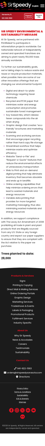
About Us (22, 330)
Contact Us (22, 360)
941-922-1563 (7, 18)
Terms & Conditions (22, 392)
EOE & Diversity (22, 398)
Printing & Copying (22, 285)
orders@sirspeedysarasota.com (24, 372)
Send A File (39, 16)
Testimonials (22, 348)
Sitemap (22, 402)
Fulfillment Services (22, 318)
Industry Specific (22, 322)
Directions (24, 376)
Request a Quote (28, 16)
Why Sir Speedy (22, 335)
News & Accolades (23, 339)
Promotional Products (22, 314)
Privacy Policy (22, 388)
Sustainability (22, 352)
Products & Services (22, 275)
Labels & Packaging (22, 310)
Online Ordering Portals (22, 293)
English (35, 6)
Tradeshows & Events (22, 306)
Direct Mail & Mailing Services (22, 289)
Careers (22, 343)
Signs (22, 280)
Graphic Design (22, 297)
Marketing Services (22, 301)
